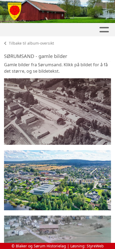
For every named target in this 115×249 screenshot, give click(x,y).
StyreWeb (95, 245)
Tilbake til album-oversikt (31, 43)
